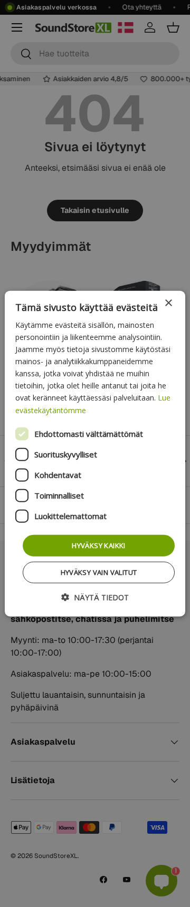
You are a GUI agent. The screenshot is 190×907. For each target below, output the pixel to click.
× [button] (168, 303)
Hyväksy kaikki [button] (99, 545)
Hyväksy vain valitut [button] (99, 572)
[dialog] (95, 453)
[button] (95, 597)
